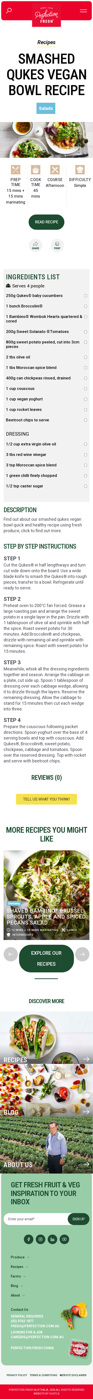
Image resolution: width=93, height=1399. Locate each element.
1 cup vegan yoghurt (24, 399)
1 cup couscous (20, 388)
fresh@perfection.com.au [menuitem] (35, 1326)
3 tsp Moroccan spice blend (31, 465)
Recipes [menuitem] (17, 1267)
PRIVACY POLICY (17, 1375)
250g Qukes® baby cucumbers (34, 295)
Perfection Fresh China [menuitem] (32, 1348)
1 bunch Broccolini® (24, 306)
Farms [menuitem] (16, 1276)
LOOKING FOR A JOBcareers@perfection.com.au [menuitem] (37, 1334)
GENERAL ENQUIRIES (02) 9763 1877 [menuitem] (27, 1318)
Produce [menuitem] (18, 1257)
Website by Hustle (46, 1393)
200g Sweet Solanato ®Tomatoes (37, 331)
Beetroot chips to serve (27, 420)
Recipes (46, 42)
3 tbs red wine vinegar (26, 454)
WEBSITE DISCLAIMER (73, 1375)
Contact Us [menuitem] (19, 1310)
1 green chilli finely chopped (31, 475)
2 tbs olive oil (18, 357)
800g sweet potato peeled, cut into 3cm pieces (42, 344)
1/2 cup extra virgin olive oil (31, 444)
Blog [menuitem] (14, 1286)
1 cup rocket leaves (24, 409)
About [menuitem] (15, 1295)
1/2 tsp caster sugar (24, 486)
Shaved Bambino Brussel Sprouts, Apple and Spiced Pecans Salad (46, 917)
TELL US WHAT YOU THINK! (46, 799)
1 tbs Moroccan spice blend (31, 367)
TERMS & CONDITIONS (43, 1375)
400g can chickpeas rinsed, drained (38, 378)
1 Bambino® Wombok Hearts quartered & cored (44, 318)
